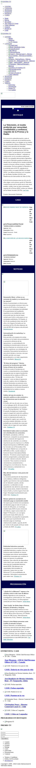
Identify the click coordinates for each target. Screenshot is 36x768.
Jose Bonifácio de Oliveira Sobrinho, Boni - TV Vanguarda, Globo (19, 680)
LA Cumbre (12, 90)
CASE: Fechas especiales (14, 688)
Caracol (17, 49)
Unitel (15, 45)
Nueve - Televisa (25, 59)
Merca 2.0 (18, 359)
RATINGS (8, 13)
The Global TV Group (11, 23)
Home (6, 18)
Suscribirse (5, 738)
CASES (7, 15)
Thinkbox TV (14, 495)
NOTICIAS (8, 10)
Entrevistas (11, 85)
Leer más (26, 190)
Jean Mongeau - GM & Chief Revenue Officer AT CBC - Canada (20, 661)
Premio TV (11, 88)
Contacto (7, 27)
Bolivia (7, 20)
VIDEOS (7, 83)
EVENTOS (8, 11)
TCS (14, 71)
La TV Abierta (12, 42)
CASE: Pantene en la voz (14, 695)
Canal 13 (18, 73)
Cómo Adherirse (10, 25)
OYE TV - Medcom (28, 61)
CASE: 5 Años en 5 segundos (16, 714)
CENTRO (8, 6)
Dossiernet (11, 391)
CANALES (8, 8)
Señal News (26, 601)
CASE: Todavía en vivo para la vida (19, 670)
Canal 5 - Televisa (26, 54)
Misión (10, 38)
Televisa (17, 52)
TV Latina (11, 469)
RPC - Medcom (24, 62)
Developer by (9, 760)
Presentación (12, 86)
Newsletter (8, 22)
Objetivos (11, 40)
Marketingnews (8, 329)
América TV (21, 67)
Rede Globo (21, 47)
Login (6, 30)
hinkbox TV (11, 427)
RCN (15, 50)
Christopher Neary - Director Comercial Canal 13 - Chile (16, 706)
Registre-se (8, 28)
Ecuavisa (18, 69)
